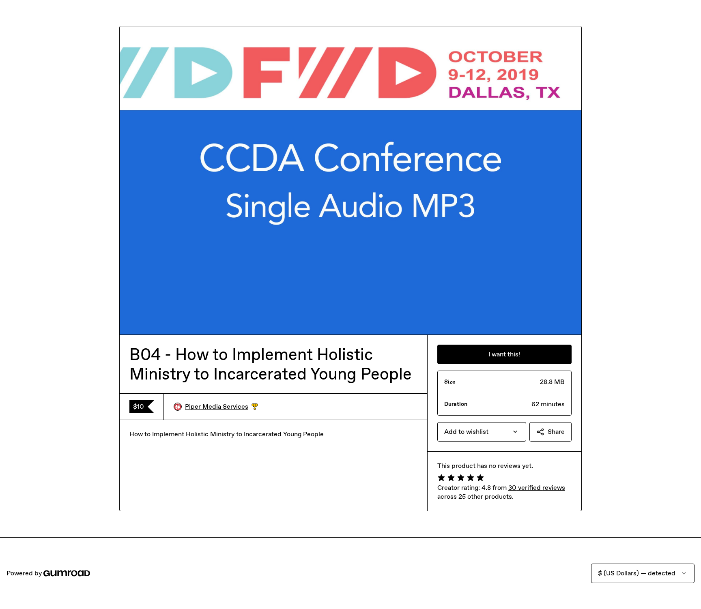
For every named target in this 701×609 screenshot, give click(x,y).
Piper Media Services (221, 407)
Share (556, 431)
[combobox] (481, 432)
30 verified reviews (536, 487)
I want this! (504, 354)
